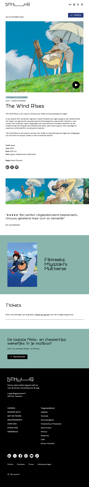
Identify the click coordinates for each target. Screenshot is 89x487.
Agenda (11, 408)
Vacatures (45, 435)
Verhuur (44, 432)
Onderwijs (12, 432)
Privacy (31, 464)
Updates (44, 412)
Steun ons (12, 428)
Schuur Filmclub (47, 443)
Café (43, 439)
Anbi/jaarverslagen (44, 464)
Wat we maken (14, 416)
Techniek (44, 416)
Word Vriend (46, 428)
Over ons (12, 424)
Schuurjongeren (47, 420)
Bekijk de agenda (42, 315)
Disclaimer (21, 464)
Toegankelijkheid (48, 408)
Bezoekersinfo (14, 420)
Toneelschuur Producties (51, 424)
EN (70, 5)
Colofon (10, 464)
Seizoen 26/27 (14, 412)
